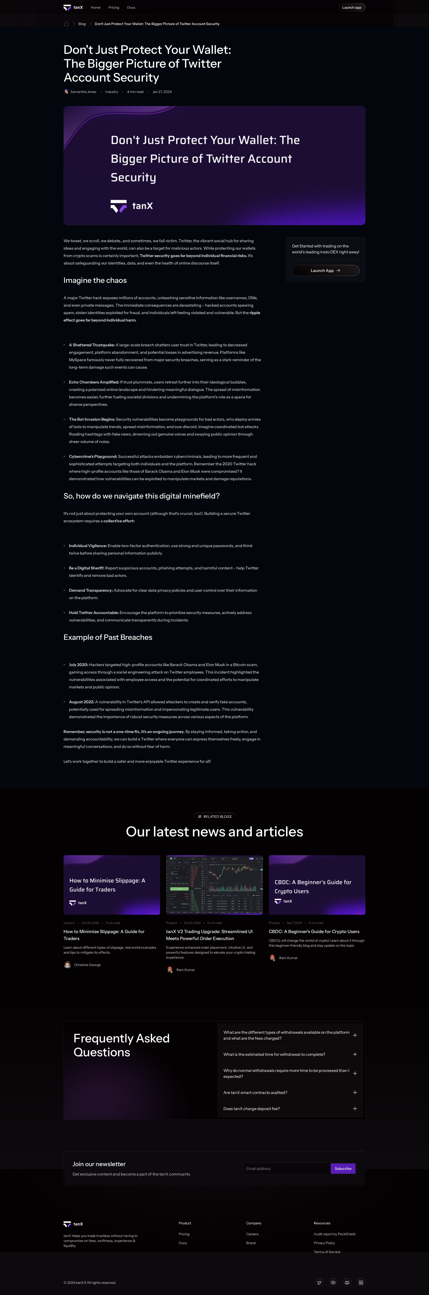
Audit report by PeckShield (334, 1234)
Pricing (184, 1234)
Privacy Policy (324, 1243)
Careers (252, 1234)
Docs (183, 1243)
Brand (250, 1243)
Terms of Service (327, 1252)
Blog (82, 24)
